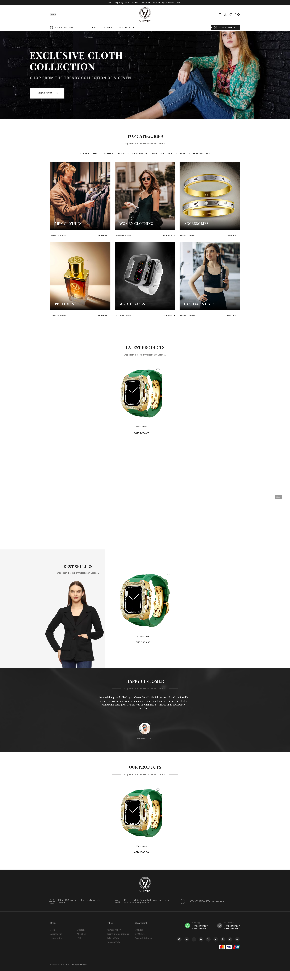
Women (81, 930)
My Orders (140, 934)
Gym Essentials (199, 153)
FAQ (79, 938)
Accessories (139, 153)
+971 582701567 (200, 926)
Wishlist (139, 930)
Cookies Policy (114, 942)
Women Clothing (115, 153)
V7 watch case (141, 426)
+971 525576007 (200, 928)
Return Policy (113, 938)
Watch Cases (176, 153)
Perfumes (157, 153)
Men (52, 930)
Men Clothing (89, 153)
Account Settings (143, 938)
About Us (81, 934)
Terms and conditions (118, 934)
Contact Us (56, 938)
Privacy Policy (114, 930)
